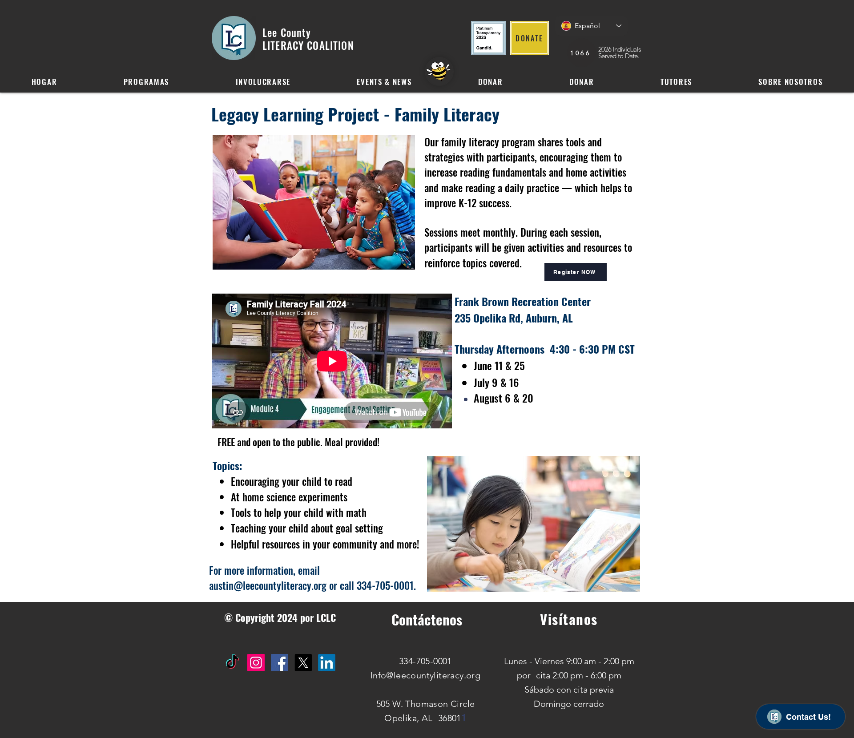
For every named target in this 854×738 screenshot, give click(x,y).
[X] (303, 662)
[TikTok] (232, 662)
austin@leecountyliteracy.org (267, 585)
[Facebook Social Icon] (279, 662)
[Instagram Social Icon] (256, 662)
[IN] (326, 662)
